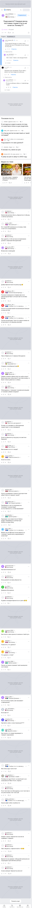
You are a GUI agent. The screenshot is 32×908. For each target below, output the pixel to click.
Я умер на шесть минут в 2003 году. (14, 157)
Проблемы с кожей (13, 776)
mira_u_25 (6, 139)
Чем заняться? (12, 224)
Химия (10, 147)
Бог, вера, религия (15, 154)
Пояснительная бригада (15, 292)
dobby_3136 (6, 130)
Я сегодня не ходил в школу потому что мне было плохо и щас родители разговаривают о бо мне (14, 126)
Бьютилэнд (11, 17)
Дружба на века (12, 121)
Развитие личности (13, 457)
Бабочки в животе (13, 491)
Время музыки (12, 516)
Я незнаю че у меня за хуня (11, 150)
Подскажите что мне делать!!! (12, 143)
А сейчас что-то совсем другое (16, 139)
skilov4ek (6, 147)
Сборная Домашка (13, 698)
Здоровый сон (12, 364)
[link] (11, 174)
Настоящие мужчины (14, 503)
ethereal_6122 (7, 154)
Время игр (11, 374)
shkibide (5, 121)
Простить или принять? (14, 423)
